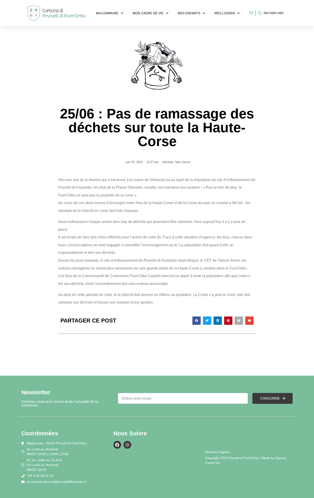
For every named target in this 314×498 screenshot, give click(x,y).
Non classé (182, 162)
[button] (196, 320)
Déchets (168, 162)
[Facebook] (117, 445)
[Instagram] (127, 445)
